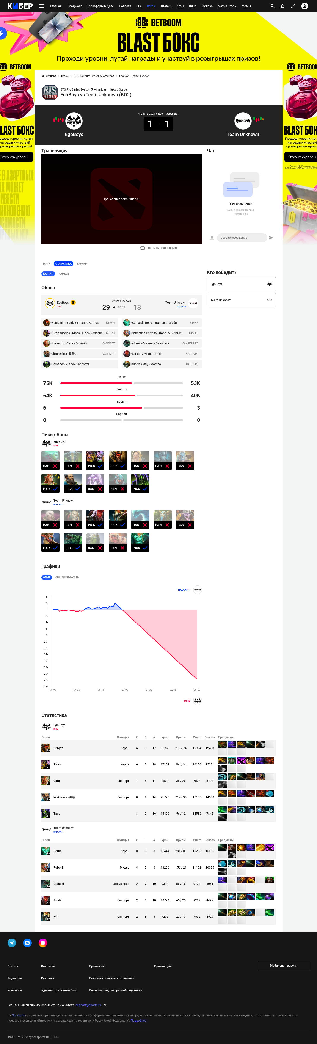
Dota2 (64, 76)
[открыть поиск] (273, 6)
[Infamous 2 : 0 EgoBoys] (54, 120)
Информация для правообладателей (115, 990)
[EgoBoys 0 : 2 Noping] (58, 120)
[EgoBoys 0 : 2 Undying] (63, 120)
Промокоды (163, 966)
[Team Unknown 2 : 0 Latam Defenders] (254, 118)
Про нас (13, 966)
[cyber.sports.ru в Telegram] (13, 944)
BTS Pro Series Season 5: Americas (94, 76)
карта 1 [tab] (48, 273)
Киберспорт (48, 76)
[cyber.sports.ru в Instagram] (44, 944)
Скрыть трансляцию (162, 248)
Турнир (82, 263)
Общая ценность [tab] (67, 577)
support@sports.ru (88, 1005)
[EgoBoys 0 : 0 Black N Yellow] (60, 119)
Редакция (15, 978)
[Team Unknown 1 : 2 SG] (258, 119)
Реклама (47, 978)
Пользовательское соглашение (111, 978)
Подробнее (138, 1020)
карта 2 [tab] (64, 273)
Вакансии (48, 966)
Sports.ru (18, 1015)
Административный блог (59, 990)
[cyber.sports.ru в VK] (28, 944)
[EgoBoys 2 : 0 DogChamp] (56, 118)
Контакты (15, 990)
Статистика (63, 263)
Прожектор (97, 966)
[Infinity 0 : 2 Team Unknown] (261, 118)
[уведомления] (283, 6)
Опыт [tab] (46, 577)
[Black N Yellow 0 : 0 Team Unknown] (263, 119)
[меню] (41, 6)
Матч (46, 263)
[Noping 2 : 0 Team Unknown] (256, 120)
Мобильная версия (283, 965)
